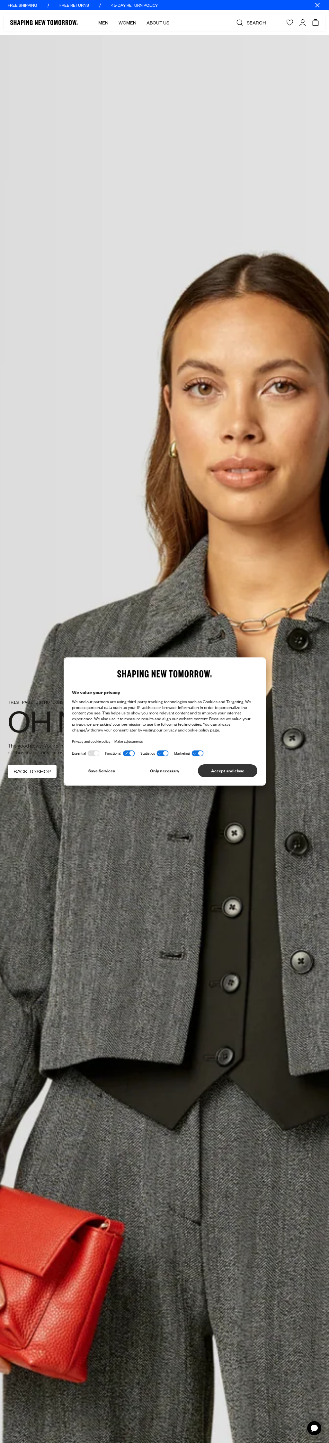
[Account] (302, 22)
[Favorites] (290, 22)
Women (127, 22)
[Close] (317, 5)
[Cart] (315, 22)
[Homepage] (44, 22)
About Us (158, 22)
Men (103, 22)
